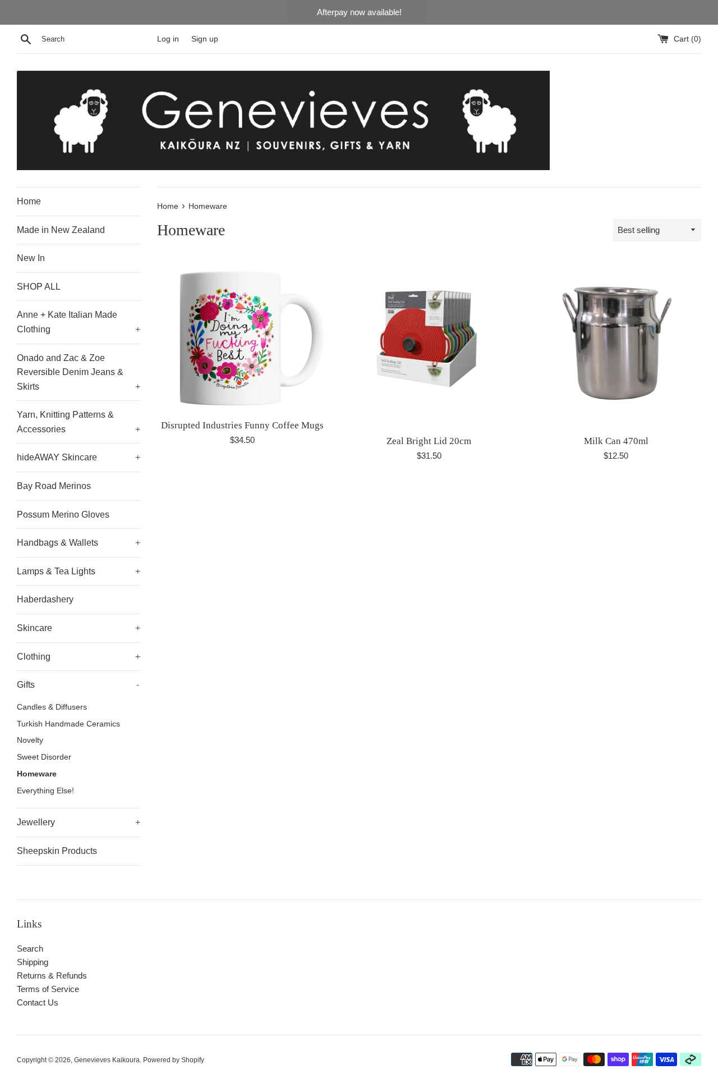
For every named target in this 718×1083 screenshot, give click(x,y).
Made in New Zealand (61, 230)
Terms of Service (48, 989)
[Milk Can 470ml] (616, 343)
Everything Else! (45, 791)
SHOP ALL (39, 286)
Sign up (204, 39)
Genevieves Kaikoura (107, 1060)
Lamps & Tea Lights (78, 571)
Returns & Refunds (52, 975)
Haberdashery (45, 599)
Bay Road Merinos (54, 486)
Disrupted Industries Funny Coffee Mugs (242, 425)
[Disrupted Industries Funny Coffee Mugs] (242, 335)
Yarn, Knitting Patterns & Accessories (78, 422)
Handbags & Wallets (78, 542)
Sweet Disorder (44, 757)
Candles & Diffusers (52, 707)
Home (29, 201)
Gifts (78, 684)
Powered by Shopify (173, 1060)
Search (30, 948)
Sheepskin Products (57, 851)
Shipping (32, 962)
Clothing (78, 656)
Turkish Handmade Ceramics (68, 724)
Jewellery (78, 822)
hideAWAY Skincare (78, 457)
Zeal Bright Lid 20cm (428, 441)
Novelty (30, 740)
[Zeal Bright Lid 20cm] (429, 343)
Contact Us (37, 1002)
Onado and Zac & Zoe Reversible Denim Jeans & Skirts (78, 372)
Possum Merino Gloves (63, 514)
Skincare (78, 628)
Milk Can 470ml (616, 441)
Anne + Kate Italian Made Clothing (78, 322)
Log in (168, 39)
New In (31, 258)
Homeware (37, 774)
